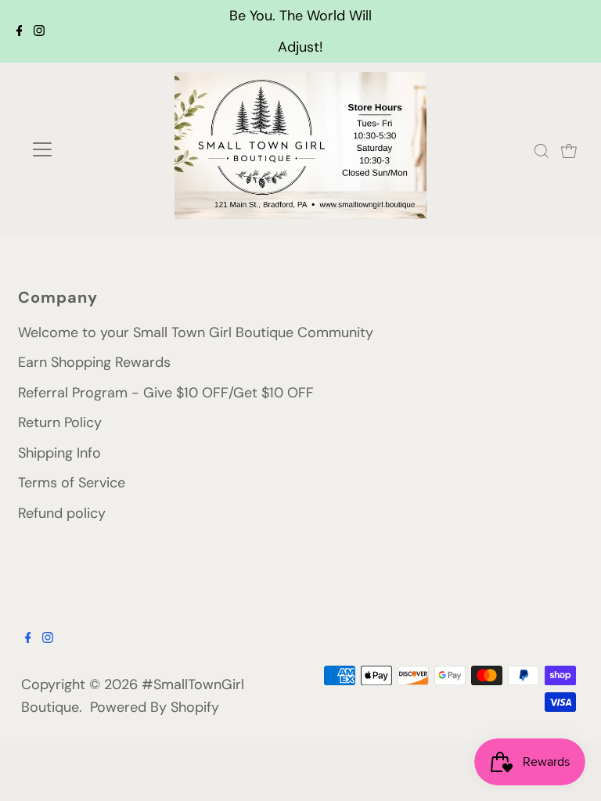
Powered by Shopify (154, 707)
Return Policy (60, 422)
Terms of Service (71, 482)
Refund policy (62, 513)
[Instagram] (39, 31)
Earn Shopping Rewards (94, 362)
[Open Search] (541, 150)
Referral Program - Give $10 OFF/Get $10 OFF (166, 392)
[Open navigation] (88, 149)
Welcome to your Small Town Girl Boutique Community (195, 332)
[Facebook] (20, 31)
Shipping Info (59, 453)
